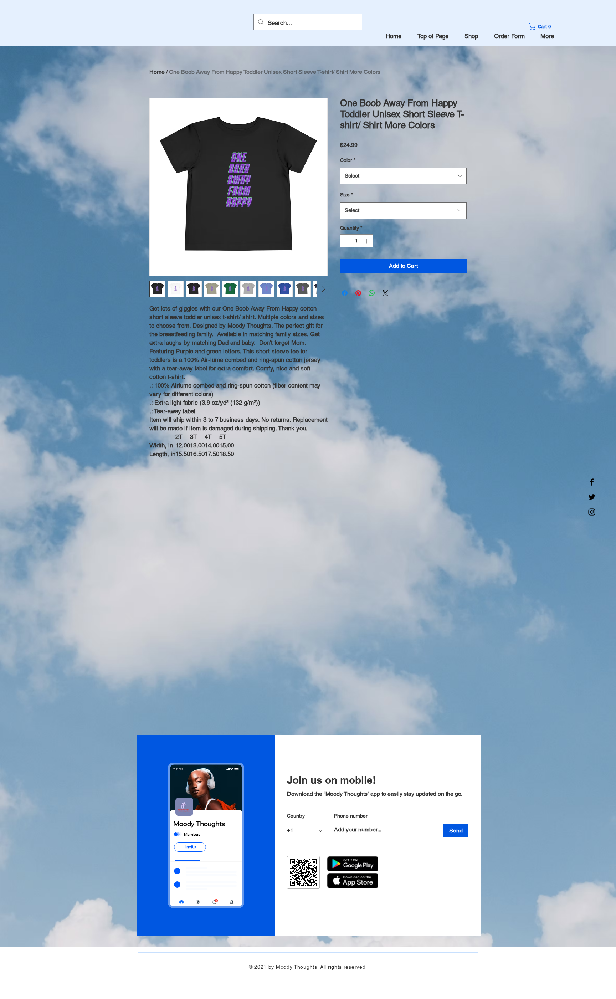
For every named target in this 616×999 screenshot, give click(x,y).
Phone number (351, 815)
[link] (542, 26)
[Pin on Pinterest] (358, 293)
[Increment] (367, 241)
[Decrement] (345, 241)
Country (296, 815)
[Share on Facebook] (344, 293)
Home (157, 71)
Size (346, 195)
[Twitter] (591, 497)
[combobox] (403, 176)
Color (347, 160)
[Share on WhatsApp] (372, 293)
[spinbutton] (356, 241)
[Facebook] (591, 482)
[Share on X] (385, 293)
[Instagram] (591, 512)
